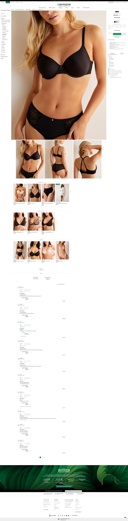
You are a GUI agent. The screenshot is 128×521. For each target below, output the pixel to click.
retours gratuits (70, 0)
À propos (76, 499)
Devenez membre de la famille (64, 486)
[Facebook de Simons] (60, 515)
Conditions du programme (68, 507)
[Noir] (115, 22)
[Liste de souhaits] (121, 2)
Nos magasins (77, 501)
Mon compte (117, 2)
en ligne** (82, 480)
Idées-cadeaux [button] (52, 7)
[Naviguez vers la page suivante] (44, 457)
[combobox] (61, 284)
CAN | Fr (2, 2)
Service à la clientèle (46, 501)
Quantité (110, 32)
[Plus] (112, 34)
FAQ (54, 509)
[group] (20, 195)
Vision (21, 2)
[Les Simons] (64, 469)
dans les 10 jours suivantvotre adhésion (46, 481)
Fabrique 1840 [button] (86, 7)
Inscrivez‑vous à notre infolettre (55, 490)
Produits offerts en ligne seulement (56, 508)
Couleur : (117, 20)
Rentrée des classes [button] (42, 7)
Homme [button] (72, 7)
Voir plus (41, 269)
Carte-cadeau (17, 2)
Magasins (7, 2)
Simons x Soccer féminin (78, 507)
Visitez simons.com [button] (63, 519)
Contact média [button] (45, 506)
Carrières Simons (78, 511)
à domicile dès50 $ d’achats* (71, 480)
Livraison (55, 504)
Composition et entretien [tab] (112, 53)
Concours (68, 504)
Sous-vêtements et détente (6, 10)
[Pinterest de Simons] (64, 515)
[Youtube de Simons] (66, 515)
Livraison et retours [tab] (121, 53)
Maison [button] (78, 7)
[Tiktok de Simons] (62, 515)
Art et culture (77, 504)
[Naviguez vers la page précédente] (38, 457)
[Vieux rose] (119, 22)
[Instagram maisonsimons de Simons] (58, 515)
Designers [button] (60, 7)
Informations (56, 499)
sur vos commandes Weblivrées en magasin (59, 481)
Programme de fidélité (64, 471)
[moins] (108, 34)
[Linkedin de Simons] (68, 515)
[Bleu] (117, 22)
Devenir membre (69, 501)
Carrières (12, 2)
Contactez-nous (46, 499)
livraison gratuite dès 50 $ (61, 0)
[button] (111, 2)
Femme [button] (66, 7)
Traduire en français (23, 336)
